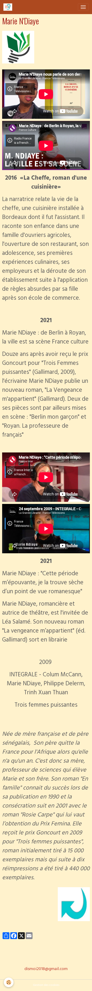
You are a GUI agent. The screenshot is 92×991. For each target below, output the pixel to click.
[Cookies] (8, 982)
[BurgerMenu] (83, 7)
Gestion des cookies (46, 985)
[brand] (8, 7)
